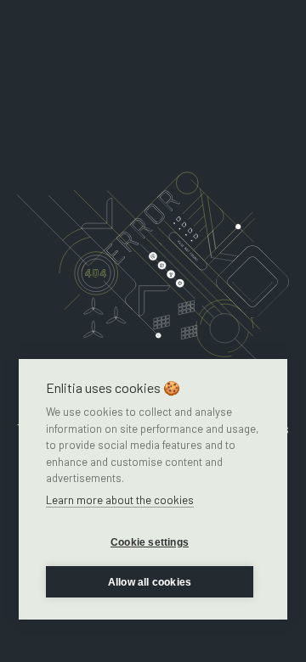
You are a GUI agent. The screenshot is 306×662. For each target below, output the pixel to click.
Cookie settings (149, 542)
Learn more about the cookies (120, 500)
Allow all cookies (149, 582)
